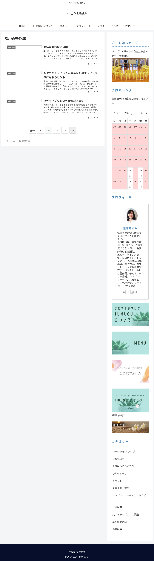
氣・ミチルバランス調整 (125, 514)
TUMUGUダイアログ (123, 451)
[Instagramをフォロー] (132, 292)
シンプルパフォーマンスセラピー (129, 497)
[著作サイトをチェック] (124, 292)
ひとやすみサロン (122, 473)
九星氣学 (117, 507)
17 (64, 130)
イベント (117, 481)
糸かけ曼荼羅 (119, 521)
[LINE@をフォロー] (136, 292)
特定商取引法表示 (77, 551)
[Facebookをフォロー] (128, 292)
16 (56, 130)
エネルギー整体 (120, 488)
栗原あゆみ (130, 228)
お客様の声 (118, 458)
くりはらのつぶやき (123, 466)
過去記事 (117, 529)
